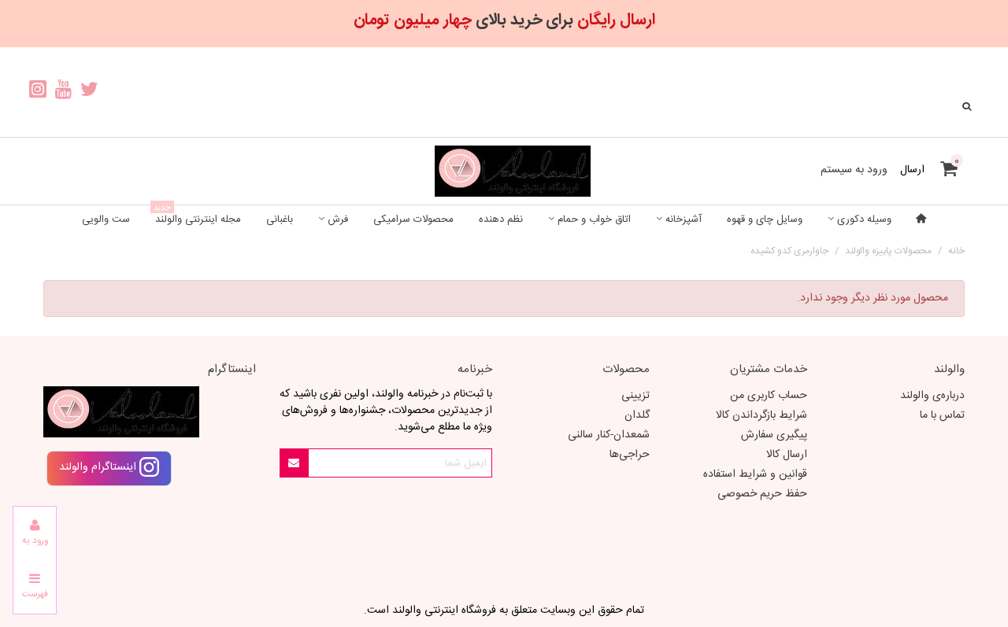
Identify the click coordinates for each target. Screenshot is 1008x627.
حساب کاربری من (768, 395)
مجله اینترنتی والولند (197, 216)
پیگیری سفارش (774, 435)
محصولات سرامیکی (413, 219)
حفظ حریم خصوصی (762, 494)
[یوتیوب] (63, 92)
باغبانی (279, 219)
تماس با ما (942, 415)
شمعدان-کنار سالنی (609, 435)
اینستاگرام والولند (99, 467)
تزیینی (635, 395)
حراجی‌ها (630, 454)
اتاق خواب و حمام (594, 219)
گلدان (637, 415)
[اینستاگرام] (37, 92)
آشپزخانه (683, 219)
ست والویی (106, 219)
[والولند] (504, 171)
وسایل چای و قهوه (764, 219)
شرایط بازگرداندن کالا (761, 415)
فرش (338, 219)
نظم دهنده (501, 219)
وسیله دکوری (864, 219)
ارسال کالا (786, 454)
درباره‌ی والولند (932, 395)
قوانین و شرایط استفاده (755, 474)
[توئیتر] (89, 92)
